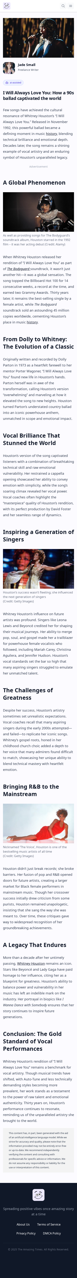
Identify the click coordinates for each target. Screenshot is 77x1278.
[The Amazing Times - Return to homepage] (38, 1195)
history (32, 322)
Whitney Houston (31, 963)
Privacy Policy (26, 1233)
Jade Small (26, 64)
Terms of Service (49, 1224)
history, (52, 133)
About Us (23, 1224)
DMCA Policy (52, 1233)
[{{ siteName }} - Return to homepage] (6, 6)
